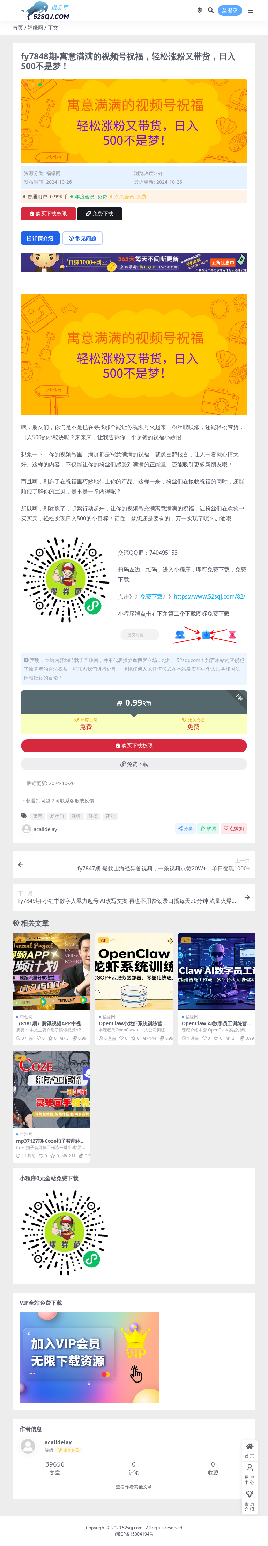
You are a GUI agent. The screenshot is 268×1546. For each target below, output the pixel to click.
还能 (110, 816)
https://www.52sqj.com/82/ (209, 596)
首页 (18, 27)
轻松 (93, 816)
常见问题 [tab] (85, 238)
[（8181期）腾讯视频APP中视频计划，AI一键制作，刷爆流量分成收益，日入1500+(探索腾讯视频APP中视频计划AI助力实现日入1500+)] (51, 971)
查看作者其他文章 (134, 1487)
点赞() (237, 828)
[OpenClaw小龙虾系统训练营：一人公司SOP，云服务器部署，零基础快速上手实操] (133, 971)
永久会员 (196, 720)
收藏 (211, 828)
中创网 (26, 1017)
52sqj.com (132, 1528)
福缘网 (35, 27)
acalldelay (45, 828)
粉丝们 (57, 816)
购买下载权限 (51, 213)
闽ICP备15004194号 (134, 1534)
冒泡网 (26, 1134)
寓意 (37, 816)
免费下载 (102, 213)
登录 (233, 10)
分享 (188, 828)
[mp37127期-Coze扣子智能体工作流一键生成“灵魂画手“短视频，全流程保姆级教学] (51, 1089)
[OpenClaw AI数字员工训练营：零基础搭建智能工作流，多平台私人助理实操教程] (216, 971)
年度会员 (89, 720)
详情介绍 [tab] (42, 238)
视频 (76, 816)
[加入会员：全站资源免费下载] (134, 264)
